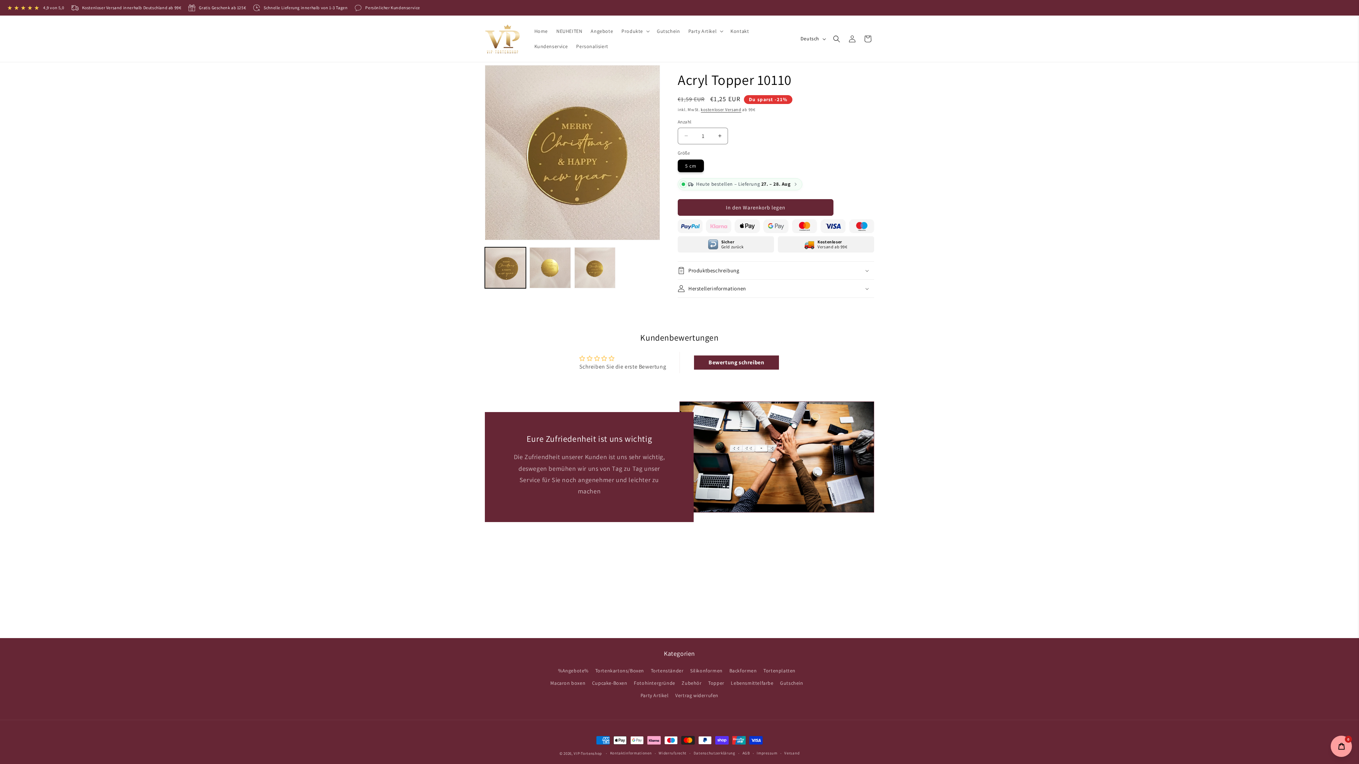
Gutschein (791, 683)
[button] (635, 31)
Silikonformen (706, 670)
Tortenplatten (779, 670)
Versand (791, 753)
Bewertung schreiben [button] (736, 362)
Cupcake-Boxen (609, 683)
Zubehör (691, 683)
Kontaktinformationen (631, 753)
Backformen (743, 670)
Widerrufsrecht (673, 753)
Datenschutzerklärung (714, 753)
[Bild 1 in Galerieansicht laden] (505, 267)
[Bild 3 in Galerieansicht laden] (594, 267)
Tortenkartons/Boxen (619, 670)
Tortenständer (667, 670)
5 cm (690, 166)
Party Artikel (655, 695)
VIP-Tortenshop (588, 753)
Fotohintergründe (654, 683)
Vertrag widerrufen (696, 695)
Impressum (767, 753)
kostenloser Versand (721, 109)
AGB (746, 753)
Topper (716, 683)
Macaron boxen (567, 683)
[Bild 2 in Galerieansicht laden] (549, 267)
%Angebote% (573, 670)
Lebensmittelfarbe (752, 683)
